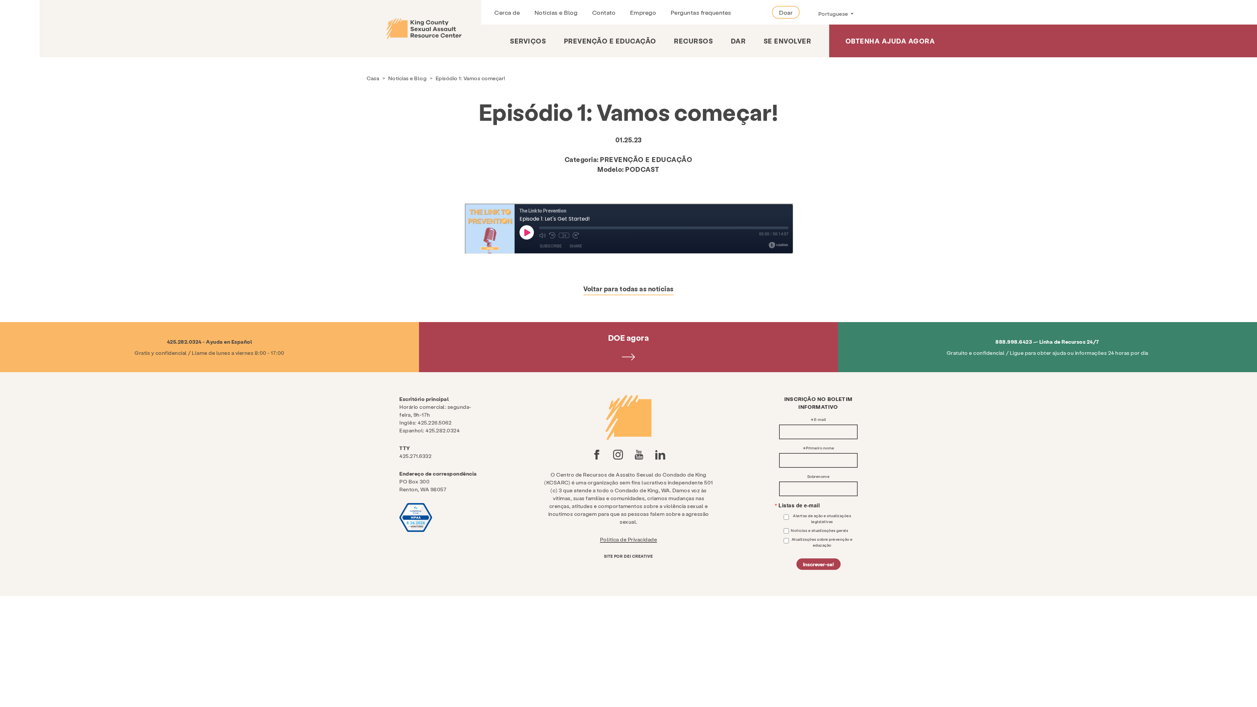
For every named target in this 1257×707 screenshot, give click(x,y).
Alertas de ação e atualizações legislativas (822, 518)
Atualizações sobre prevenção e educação (822, 542)
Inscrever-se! (818, 564)
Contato (604, 12)
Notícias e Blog (556, 12)
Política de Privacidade (628, 539)
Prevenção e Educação (610, 41)
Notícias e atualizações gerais (819, 530)
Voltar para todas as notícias (628, 289)
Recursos (693, 41)
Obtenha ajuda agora (890, 41)
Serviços (528, 41)
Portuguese (833, 13)
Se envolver (787, 41)
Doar (785, 12)
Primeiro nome (820, 448)
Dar (738, 41)
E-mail (820, 419)
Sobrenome (818, 476)
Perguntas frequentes (701, 12)
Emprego (643, 12)
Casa (373, 78)
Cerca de (507, 12)
